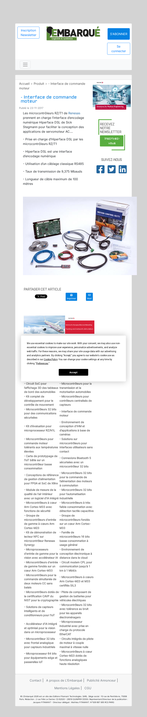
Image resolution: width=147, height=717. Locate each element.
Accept (73, 372)
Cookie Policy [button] (50, 359)
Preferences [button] (42, 363)
